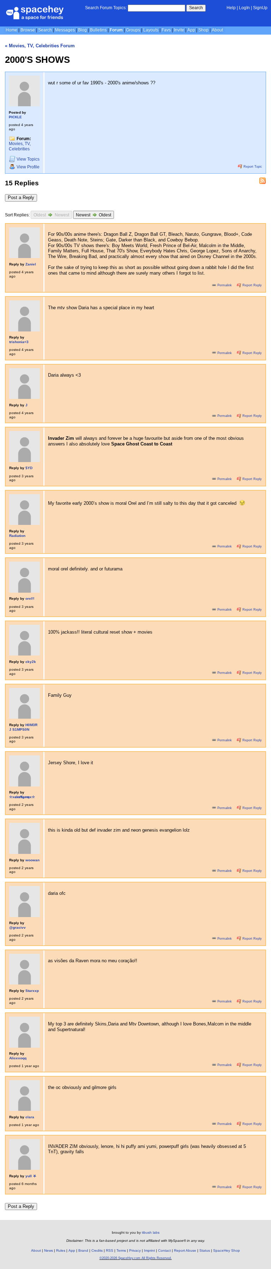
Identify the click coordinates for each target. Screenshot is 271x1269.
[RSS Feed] (262, 181)
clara (29, 1117)
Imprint (149, 1250)
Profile (28, 166)
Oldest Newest (51, 215)
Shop (203, 30)
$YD (28, 468)
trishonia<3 (19, 342)
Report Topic (252, 166)
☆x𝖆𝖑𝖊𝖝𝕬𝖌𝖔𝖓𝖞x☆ (22, 797)
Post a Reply (21, 197)
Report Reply (251, 285)
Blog (82, 30)
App (191, 30)
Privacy (135, 1250)
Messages (65, 30)
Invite (179, 30)
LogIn (244, 7)
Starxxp (32, 991)
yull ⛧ (30, 1176)
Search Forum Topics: (106, 7)
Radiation (17, 536)
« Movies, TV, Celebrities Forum (40, 45)
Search (196, 7)
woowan (32, 860)
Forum (116, 30)
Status (204, 1250)
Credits (97, 1250)
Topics (28, 159)
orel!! (29, 598)
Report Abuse (185, 1250)
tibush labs (150, 1232)
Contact (164, 1250)
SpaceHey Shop (226, 1250)
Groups (133, 30)
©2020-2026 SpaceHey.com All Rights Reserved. (136, 1258)
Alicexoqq (17, 1058)
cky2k (30, 662)
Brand (83, 1250)
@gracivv (17, 927)
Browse (27, 30)
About (217, 30)
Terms (121, 1250)
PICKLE (15, 117)
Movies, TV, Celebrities (20, 146)
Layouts (150, 30)
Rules (60, 1250)
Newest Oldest (94, 215)
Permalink (224, 285)
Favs (166, 30)
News (48, 1250)
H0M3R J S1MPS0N (23, 727)
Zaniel (30, 264)
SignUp (260, 7)
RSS (109, 1250)
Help (231, 7)
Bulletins (98, 30)
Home (11, 30)
